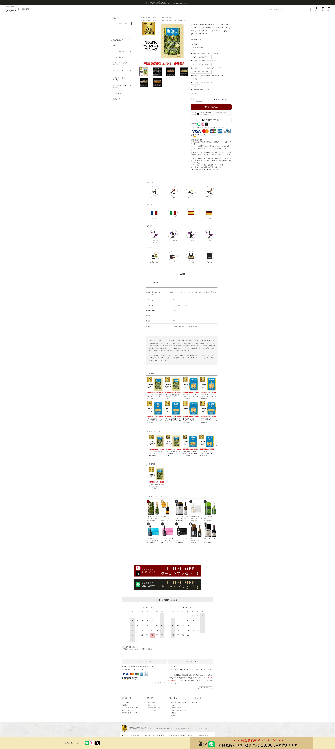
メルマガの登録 (152, 710)
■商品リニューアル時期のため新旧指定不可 (203, 60)
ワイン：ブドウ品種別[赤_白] (120, 63)
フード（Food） (118, 93)
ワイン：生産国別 (118, 57)
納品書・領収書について (130, 713)
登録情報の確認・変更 (154, 707)
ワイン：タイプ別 (118, 51)
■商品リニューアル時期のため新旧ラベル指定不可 (205, 53)
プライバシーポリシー (176, 707)
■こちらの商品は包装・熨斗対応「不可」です (204, 82)
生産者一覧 (116, 99)
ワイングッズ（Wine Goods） (119, 79)
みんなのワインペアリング (121, 71)
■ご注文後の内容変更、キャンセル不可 (202, 89)
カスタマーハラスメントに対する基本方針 (178, 712)
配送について (127, 705)
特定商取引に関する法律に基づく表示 (179, 704)
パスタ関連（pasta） (181, 20)
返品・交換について (128, 710)
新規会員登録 (151, 702)
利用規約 (172, 715)
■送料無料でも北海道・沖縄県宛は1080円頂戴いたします (207, 75)
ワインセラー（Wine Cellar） (119, 86)
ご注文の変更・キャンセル (130, 707)
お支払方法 (126, 702)
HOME (143, 17)
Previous (141, 44)
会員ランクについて (153, 705)
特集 (114, 45)
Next (187, 44)
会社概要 (195, 702)
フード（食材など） (166, 17)
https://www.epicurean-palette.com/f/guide (205, 169)
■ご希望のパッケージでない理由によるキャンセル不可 (207, 68)
